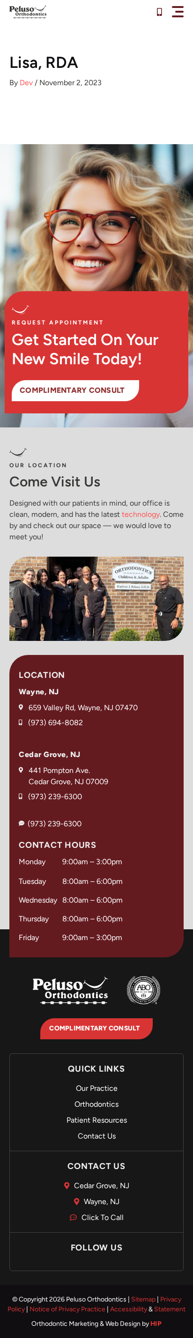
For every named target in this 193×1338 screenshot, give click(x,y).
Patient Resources (97, 1120)
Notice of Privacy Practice (67, 1309)
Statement (170, 1309)
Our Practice (97, 1088)
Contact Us (97, 1136)
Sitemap (143, 1299)
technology (141, 514)
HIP (156, 1324)
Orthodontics (96, 1104)
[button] (178, 11)
